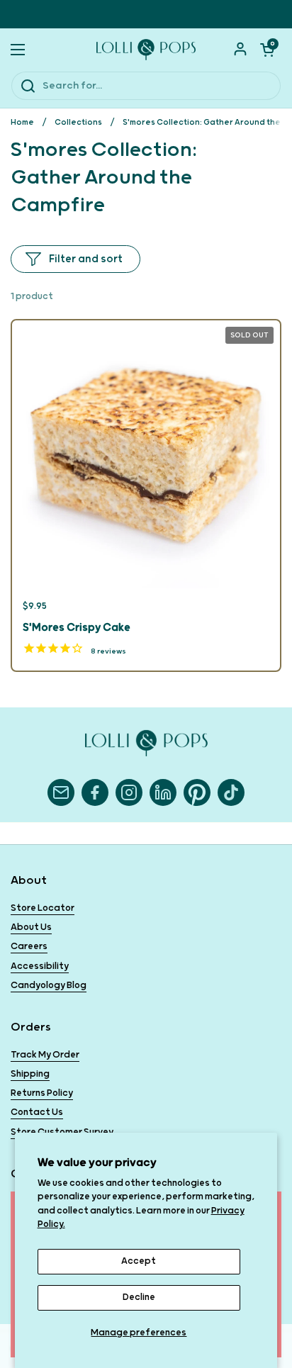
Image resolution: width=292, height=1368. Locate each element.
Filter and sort (86, 259)
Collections (78, 122)
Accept (138, 1261)
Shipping (30, 1074)
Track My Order (45, 1055)
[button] (267, 49)
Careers (29, 946)
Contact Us (37, 1112)
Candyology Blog (48, 985)
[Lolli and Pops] (146, 49)
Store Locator (42, 908)
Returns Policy (42, 1093)
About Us (31, 927)
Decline (139, 1297)
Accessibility (40, 966)
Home (22, 122)
